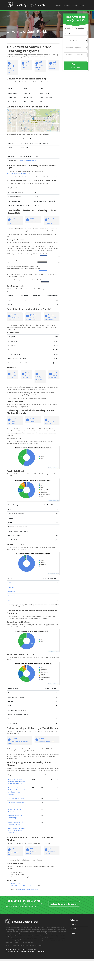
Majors (58, 5)
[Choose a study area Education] (76, 33)
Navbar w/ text (26, 5)
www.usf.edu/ (24, 152)
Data (14, 949)
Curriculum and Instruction (16, 798)
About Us (8, 949)
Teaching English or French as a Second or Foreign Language (16, 830)
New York (11, 587)
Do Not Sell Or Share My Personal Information (20, 952)
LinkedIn (73, 928)
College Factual (15, 883)
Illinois (10, 600)
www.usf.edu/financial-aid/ (28, 161)
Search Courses (75, 66)
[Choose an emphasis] (76, 47)
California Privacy (32, 949)
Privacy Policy (21, 949)
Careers (75, 5)
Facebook (74, 924)
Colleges (66, 5)
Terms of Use (40, 952)
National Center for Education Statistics (23, 886)
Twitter (73, 933)
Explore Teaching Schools (62, 903)
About (82, 5)
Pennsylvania (12, 596)
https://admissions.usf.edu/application (19, 173)
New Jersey (11, 591)
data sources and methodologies (27, 889)
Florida (10, 583)
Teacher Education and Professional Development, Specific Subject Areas (16, 781)
